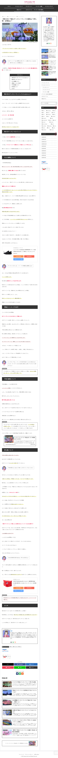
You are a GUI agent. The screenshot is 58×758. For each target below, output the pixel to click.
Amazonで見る (18, 256)
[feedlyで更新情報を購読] (13, 642)
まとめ (13, 88)
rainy (20, 646)
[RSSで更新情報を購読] (15, 642)
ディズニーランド (6, 646)
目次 (18, 74)
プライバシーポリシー (29, 754)
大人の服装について (15, 81)
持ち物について (15, 86)
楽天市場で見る (29, 256)
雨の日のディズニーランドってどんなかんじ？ (20, 77)
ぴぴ (11, 631)
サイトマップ (21, 754)
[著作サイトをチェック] (11, 642)
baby (11, 646)
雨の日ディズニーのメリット (17, 79)
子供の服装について (15, 84)
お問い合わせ (36, 754)
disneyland (16, 646)
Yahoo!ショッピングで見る (18, 259)
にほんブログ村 (5, 651)
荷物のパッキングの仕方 (16, 83)
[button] (31, 667)
